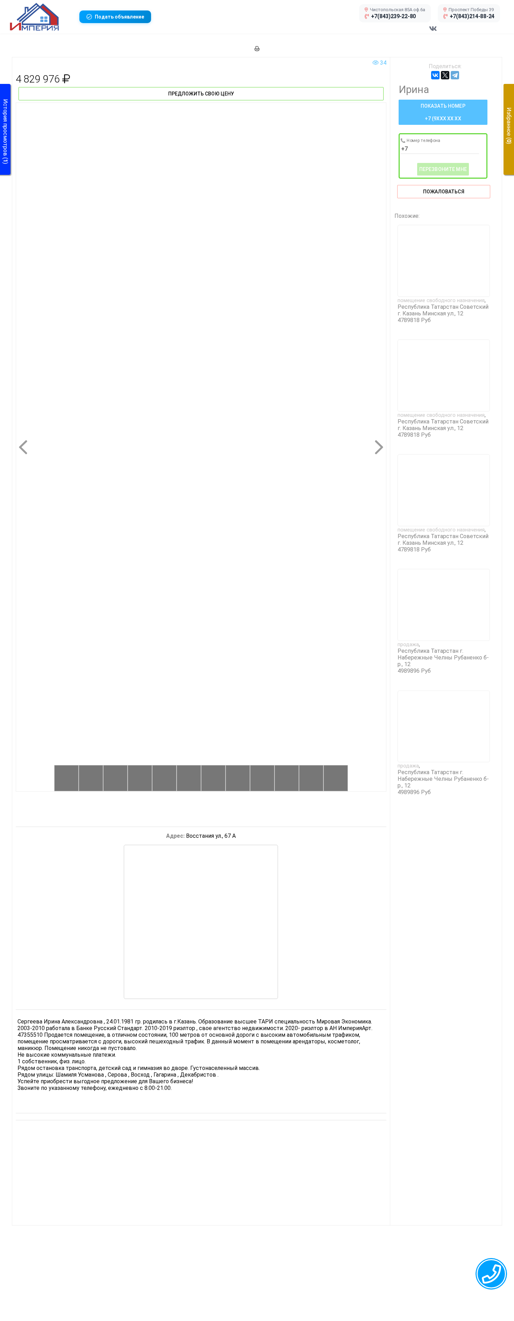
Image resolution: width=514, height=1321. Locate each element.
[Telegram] (455, 75)
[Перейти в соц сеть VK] (433, 32)
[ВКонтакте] (435, 75)
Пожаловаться (443, 191)
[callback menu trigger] (491, 1274)
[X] (445, 75)
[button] (42, 17)
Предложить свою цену (201, 94)
